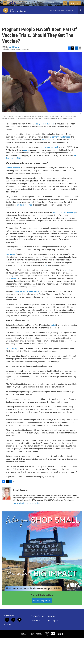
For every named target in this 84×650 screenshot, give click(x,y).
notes (13, 278)
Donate (76, 3)
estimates (46, 140)
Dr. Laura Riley (11, 348)
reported (26, 150)
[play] (5, 10)
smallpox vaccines (24, 205)
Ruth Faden (10, 254)
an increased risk (51, 147)
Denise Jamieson (13, 168)
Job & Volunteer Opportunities (53, 621)
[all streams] (81, 10)
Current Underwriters (42, 595)
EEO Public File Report (38, 616)
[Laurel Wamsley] (6, 493)
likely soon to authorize (45, 124)
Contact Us (51, 616)
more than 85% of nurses (60, 137)
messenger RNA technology (64, 212)
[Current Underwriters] (42, 551)
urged (67, 270)
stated (53, 325)
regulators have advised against (27, 291)
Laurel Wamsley (14, 47)
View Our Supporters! (42, 600)
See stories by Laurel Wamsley (26, 503)
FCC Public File (35, 621)
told (45, 265)
